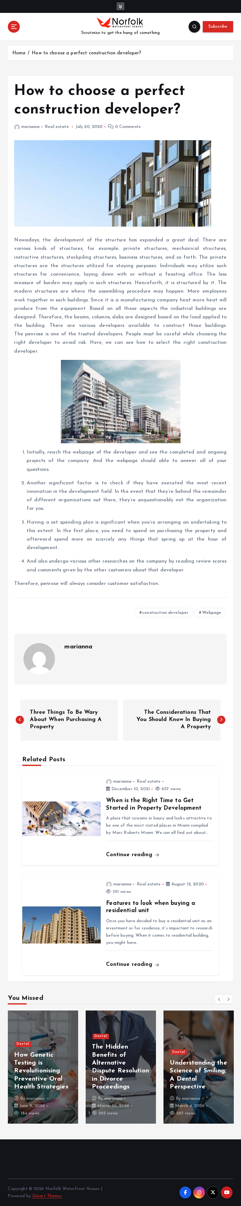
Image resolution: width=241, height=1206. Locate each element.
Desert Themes (47, 1196)
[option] (43, 1067)
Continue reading (130, 854)
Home (19, 53)
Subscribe (217, 27)
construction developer (165, 612)
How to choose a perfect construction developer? (86, 53)
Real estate (57, 126)
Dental (23, 1044)
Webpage (212, 612)
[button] (219, 999)
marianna (30, 126)
